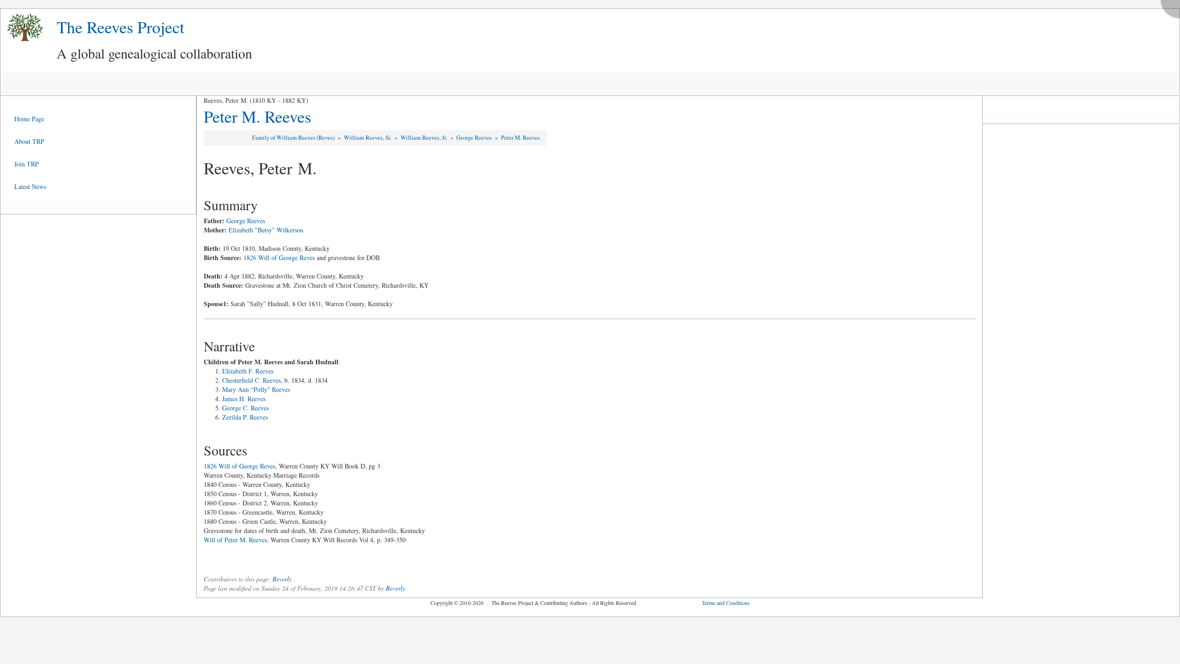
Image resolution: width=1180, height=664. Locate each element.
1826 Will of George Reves (279, 257)
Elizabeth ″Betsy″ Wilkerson (266, 229)
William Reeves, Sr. (368, 138)
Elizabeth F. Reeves (247, 371)
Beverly (282, 579)
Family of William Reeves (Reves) (294, 138)
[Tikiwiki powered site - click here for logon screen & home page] (21, 27)
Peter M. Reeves (257, 116)
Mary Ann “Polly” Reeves (256, 389)
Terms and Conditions (726, 602)
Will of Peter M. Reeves (235, 539)
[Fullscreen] (1173, 6)
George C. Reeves (245, 407)
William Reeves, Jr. (424, 138)
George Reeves (474, 138)
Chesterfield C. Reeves (251, 380)
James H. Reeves (244, 398)
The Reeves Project (120, 27)
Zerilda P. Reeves (245, 417)
